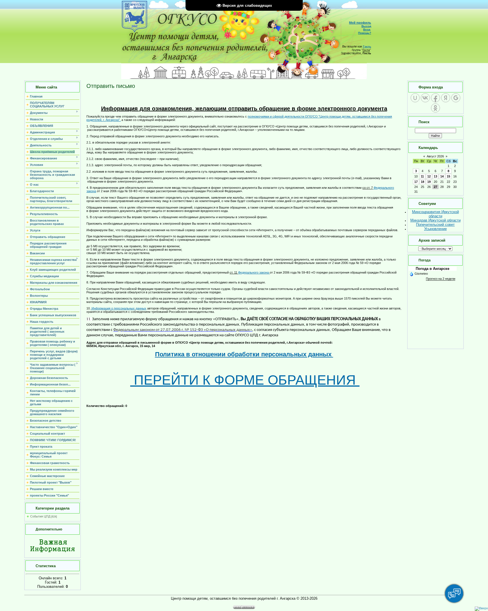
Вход (366, 29)
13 (435, 176)
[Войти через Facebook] (435, 97)
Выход (366, 26)
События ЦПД (40, 516)
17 (416, 181)
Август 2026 (435, 156)
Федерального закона (254, 272)
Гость (367, 46)
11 (422, 176)
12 (429, 176)
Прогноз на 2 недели (440, 278)
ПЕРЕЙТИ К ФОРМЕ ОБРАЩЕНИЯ (245, 379)
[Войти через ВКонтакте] (425, 97)
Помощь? (364, 32)
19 (429, 181)
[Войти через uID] (415, 97)
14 (442, 176)
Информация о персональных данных (118, 308)
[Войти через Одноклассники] (435, 107)
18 (422, 181)
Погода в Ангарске (432, 268)
